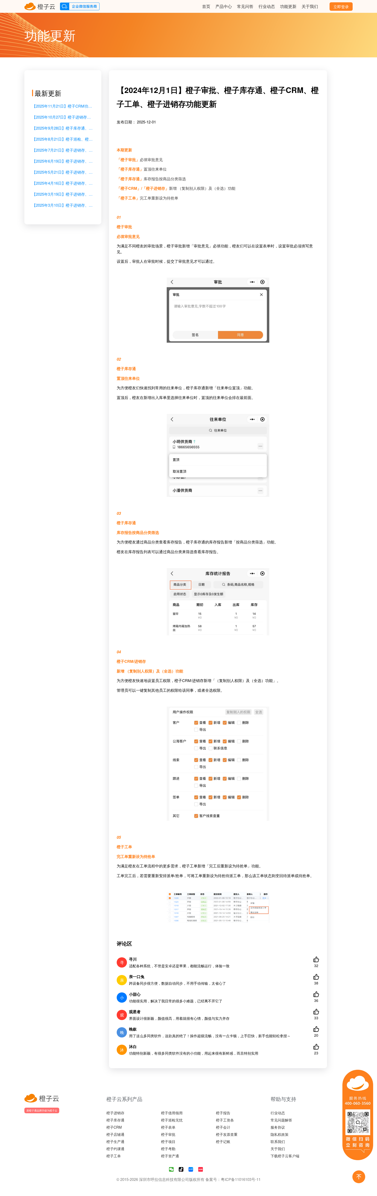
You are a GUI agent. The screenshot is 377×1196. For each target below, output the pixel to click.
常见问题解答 (281, 1119)
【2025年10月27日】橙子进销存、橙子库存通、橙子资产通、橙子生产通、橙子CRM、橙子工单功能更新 (63, 117)
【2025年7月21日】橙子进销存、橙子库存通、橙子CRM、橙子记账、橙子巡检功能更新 (63, 150)
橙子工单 (113, 1155)
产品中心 (223, 6)
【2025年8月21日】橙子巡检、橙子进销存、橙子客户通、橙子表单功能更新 (63, 139)
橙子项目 (168, 1141)
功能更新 (288, 6)
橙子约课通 (115, 1148)
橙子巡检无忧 (172, 1119)
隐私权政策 (280, 1134)
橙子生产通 (115, 1141)
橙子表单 (168, 1127)
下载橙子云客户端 (285, 1155)
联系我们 (278, 1141)
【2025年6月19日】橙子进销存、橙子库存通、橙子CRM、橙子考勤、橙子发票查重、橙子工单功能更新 (63, 161)
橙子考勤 (168, 1148)
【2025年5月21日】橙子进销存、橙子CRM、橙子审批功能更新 (63, 172)
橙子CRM (114, 1127)
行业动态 (267, 6)
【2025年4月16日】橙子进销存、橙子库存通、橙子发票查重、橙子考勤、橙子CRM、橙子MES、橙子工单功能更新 (63, 183)
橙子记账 (223, 1141)
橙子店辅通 (115, 1134)
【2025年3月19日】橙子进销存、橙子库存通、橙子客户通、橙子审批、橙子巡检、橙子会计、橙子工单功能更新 (63, 194)
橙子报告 (223, 1112)
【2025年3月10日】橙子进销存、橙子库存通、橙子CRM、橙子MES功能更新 (63, 205)
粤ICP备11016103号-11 (241, 1179)
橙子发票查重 (226, 1134)
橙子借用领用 (172, 1112)
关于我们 (310, 6)
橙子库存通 (115, 1119)
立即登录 (341, 6)
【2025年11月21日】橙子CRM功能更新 (63, 106)
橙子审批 (168, 1134)
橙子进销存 (115, 1112)
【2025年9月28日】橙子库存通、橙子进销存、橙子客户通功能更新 (63, 128)
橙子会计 (223, 1127)
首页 (206, 6)
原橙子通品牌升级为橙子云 (41, 1110)
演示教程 (189, 6)
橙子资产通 (170, 1155)
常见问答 (245, 6)
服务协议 (278, 1127)
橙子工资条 (225, 1119)
